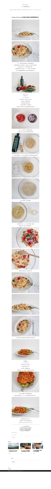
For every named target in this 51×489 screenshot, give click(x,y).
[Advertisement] (22, 1)
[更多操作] (38, 15)
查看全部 (42, 441)
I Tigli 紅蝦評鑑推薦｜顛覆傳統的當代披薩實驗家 (37, 451)
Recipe (16, 432)
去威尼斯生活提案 (27, 6)
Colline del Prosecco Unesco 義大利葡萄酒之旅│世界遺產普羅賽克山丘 (13, 451)
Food (12, 432)
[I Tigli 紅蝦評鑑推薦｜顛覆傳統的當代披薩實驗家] (37, 446)
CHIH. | (22, 6)
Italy (14, 432)
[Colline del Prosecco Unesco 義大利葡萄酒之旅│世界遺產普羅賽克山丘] (13, 446)
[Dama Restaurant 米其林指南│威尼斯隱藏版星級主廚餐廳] (25, 446)
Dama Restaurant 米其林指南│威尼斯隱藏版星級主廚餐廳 (25, 451)
